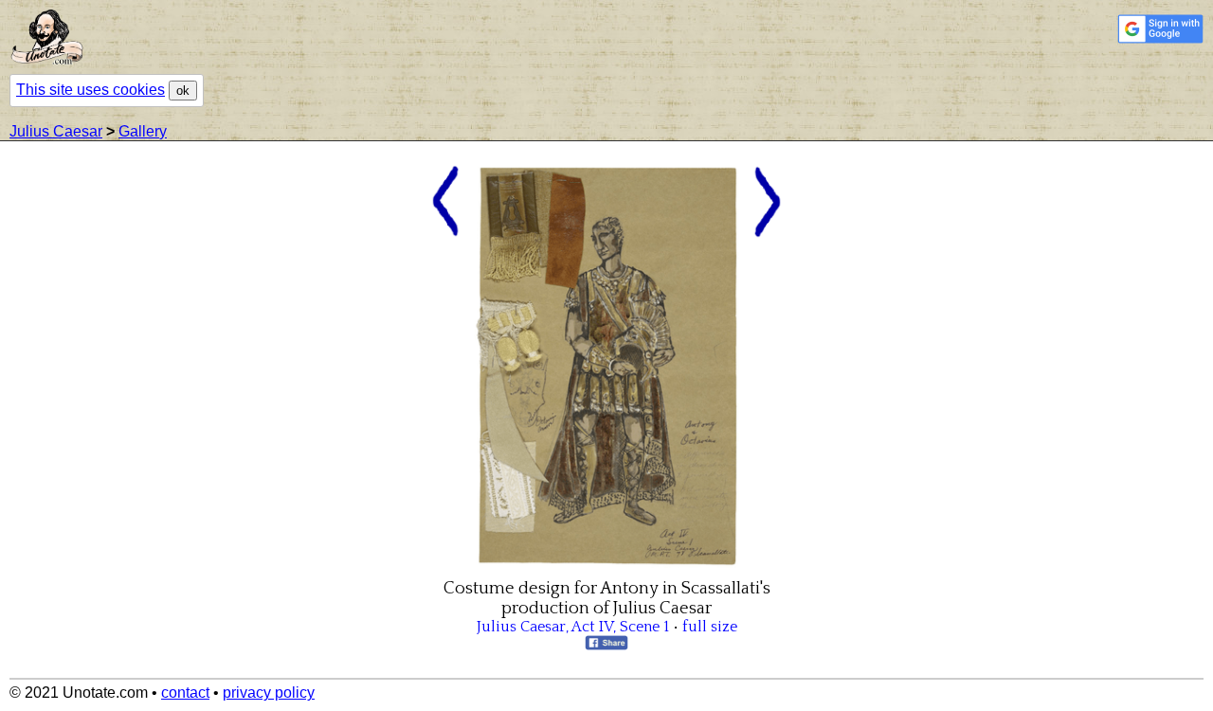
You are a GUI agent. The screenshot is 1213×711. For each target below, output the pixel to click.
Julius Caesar (55, 131)
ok (183, 90)
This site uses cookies (90, 90)
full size (709, 626)
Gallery (142, 131)
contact (185, 692)
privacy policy (269, 692)
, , (573, 626)
